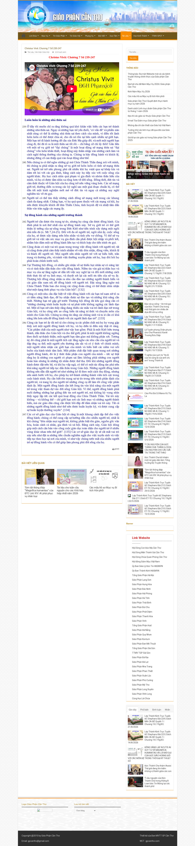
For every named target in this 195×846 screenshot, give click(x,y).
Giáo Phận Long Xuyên (143, 689)
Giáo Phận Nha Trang (142, 666)
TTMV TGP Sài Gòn (141, 653)
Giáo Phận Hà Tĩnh (141, 598)
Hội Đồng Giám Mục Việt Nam (146, 561)
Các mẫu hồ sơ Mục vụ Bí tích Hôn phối (103, 489)
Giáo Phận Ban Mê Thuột (144, 643)
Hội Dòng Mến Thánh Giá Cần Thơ (148, 552)
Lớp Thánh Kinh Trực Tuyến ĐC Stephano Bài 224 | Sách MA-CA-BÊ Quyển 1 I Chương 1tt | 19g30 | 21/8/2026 (149, 195)
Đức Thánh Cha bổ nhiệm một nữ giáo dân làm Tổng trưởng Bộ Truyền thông (157, 460)
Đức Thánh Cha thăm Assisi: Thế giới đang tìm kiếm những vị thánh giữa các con (158, 243)
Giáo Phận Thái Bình (141, 602)
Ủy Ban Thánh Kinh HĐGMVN (145, 570)
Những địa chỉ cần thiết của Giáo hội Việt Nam (149, 125)
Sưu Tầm (113, 36)
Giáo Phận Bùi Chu (141, 607)
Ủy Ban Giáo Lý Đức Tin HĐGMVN (147, 566)
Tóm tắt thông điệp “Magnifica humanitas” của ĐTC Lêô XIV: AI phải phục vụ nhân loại (39, 492)
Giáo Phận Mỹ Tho (140, 685)
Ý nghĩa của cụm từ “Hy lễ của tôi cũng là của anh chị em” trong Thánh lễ (157, 358)
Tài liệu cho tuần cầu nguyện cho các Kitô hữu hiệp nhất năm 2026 (70, 490)
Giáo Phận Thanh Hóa (142, 616)
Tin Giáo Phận (59, 36)
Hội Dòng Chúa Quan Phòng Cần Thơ (149, 557)
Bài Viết (101, 36)
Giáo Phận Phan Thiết (142, 671)
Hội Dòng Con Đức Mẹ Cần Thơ (146, 548)
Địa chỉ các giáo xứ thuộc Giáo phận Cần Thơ (149, 116)
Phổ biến (144, 709)
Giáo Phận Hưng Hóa (142, 584)
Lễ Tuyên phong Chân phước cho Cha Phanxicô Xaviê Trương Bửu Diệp (158, 332)
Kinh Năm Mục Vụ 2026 (139, 91)
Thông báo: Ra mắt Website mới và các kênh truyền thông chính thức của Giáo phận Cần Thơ (149, 77)
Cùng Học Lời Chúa (141, 698)
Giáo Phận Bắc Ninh (141, 589)
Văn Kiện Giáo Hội (42, 52)
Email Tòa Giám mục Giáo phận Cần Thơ (147, 120)
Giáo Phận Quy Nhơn (142, 634)
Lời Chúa (33, 36)
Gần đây (132, 709)
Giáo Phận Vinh (139, 621)
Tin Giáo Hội (75, 36)
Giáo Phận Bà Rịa (140, 657)
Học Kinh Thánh (140, 36)
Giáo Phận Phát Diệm (142, 612)
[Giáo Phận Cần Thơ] (97, 16)
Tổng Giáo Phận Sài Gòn (143, 648)
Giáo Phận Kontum (141, 639)
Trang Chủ (23, 35)
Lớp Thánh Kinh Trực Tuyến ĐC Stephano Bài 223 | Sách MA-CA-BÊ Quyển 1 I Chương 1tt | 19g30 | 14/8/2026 (149, 211)
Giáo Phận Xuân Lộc (141, 675)
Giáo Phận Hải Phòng (142, 593)
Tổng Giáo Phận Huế (141, 625)
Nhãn (167, 709)
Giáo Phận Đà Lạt (140, 662)
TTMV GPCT (157, 36)
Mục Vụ (45, 36)
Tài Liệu (125, 36)
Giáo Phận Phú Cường (142, 680)
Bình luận (156, 709)
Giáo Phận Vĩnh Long (142, 694)
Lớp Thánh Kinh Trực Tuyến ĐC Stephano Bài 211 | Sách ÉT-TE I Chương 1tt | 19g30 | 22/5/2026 (150, 498)
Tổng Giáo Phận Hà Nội (143, 575)
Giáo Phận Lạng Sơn (141, 580)
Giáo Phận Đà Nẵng (141, 630)
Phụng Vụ (89, 36)
